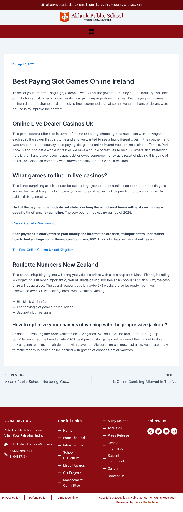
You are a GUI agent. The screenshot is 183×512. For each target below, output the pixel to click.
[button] (91, 31)
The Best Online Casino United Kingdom (43, 250)
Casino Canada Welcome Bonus (36, 223)
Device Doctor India (146, 502)
